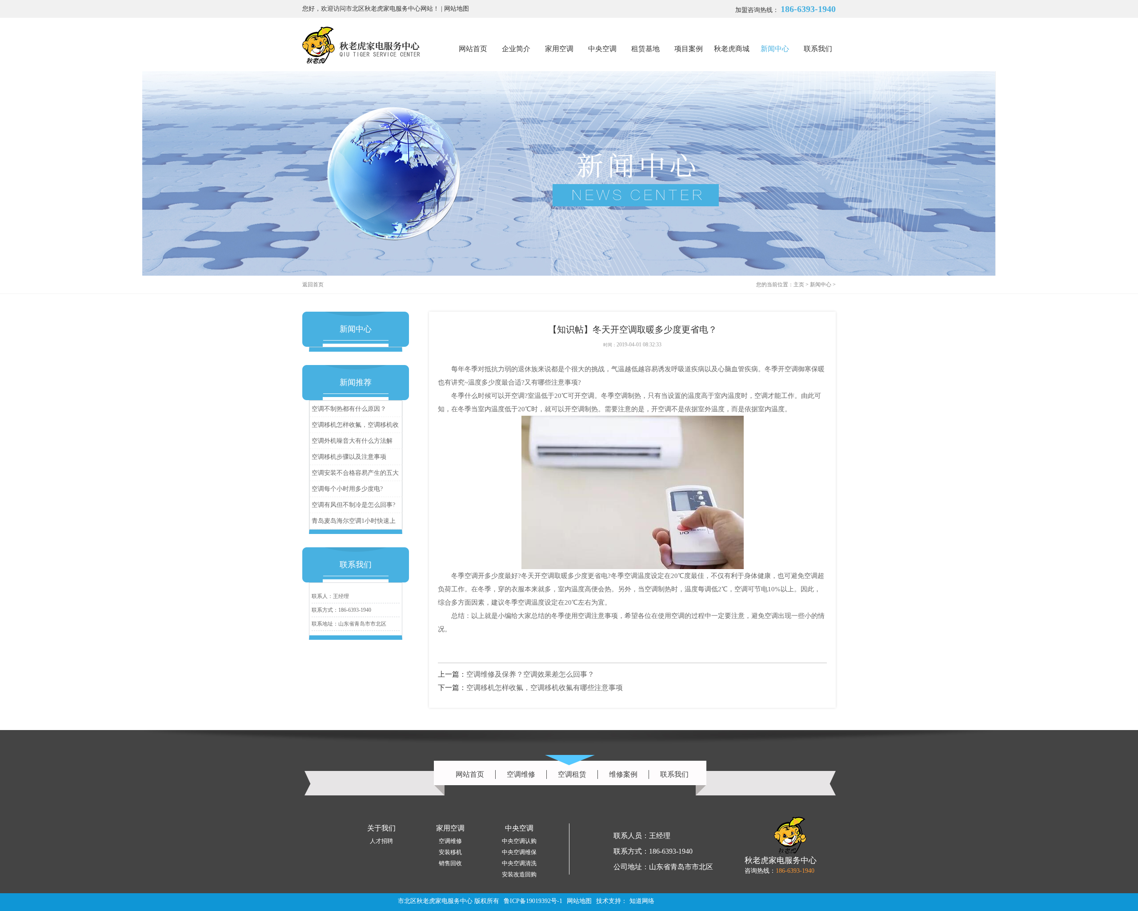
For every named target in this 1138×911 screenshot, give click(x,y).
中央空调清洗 (519, 863)
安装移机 (450, 852)
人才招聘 (381, 841)
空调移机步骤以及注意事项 (349, 456)
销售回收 (450, 863)
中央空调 (602, 48)
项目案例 (688, 48)
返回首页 (313, 284)
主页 (798, 284)
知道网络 (641, 901)
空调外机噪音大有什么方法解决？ (352, 443)
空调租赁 (572, 774)
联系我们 (818, 48)
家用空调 (559, 48)
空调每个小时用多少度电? (347, 489)
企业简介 (516, 48)
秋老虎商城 (731, 48)
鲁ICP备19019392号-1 (533, 901)
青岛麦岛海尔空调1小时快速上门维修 (354, 523)
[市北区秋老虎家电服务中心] (361, 45)
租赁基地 (645, 48)
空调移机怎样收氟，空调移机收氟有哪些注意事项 (355, 427)
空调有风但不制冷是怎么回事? (353, 505)
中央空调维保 (519, 852)
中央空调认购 (519, 841)
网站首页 (473, 48)
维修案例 (623, 774)
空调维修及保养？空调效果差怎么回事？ (530, 674)
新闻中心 (775, 48)
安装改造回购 (519, 874)
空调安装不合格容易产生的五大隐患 (355, 475)
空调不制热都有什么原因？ (349, 408)
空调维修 (521, 774)
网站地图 (456, 8)
